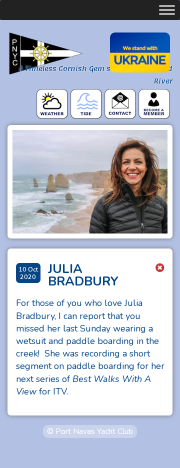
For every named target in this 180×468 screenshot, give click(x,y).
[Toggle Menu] (167, 10)
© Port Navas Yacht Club (90, 431)
